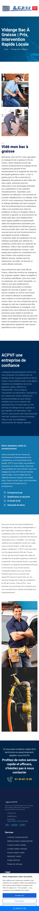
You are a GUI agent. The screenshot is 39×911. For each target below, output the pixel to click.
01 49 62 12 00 (23, 779)
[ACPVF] (17, 8)
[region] (19, 892)
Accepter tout (19, 895)
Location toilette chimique (17, 849)
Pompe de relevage (14, 864)
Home (6, 49)
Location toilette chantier (16, 845)
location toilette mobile (16, 853)
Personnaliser (19, 901)
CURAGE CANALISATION (17, 837)
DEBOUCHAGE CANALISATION (20, 841)
